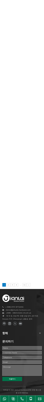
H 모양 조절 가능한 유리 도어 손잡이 (17, 214)
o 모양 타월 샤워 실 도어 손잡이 (15, 234)
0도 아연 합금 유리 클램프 (13, 9)
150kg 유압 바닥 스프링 (12, 69)
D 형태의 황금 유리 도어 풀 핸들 (15, 211)
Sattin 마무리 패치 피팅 (12, 256)
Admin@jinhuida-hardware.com (18, 310)
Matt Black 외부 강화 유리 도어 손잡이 (18, 222)
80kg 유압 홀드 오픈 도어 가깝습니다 (17, 154)
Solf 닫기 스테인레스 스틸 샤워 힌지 (17, 262)
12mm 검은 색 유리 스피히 (13, 49)
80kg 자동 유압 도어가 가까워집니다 (17, 157)
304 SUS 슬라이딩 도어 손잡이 (15, 140)
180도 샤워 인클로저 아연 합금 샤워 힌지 (19, 106)
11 (24, 285)
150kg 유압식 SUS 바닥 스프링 (15, 77)
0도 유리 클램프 (9, 12)
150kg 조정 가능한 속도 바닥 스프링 (17, 86)
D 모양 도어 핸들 (9, 194)
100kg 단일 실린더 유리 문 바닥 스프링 (18, 15)
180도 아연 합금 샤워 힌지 (13, 117)
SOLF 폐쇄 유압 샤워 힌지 (13, 268)
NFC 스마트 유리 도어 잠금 (13, 228)
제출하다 (12, 379)
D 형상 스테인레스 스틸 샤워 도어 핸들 (18, 202)
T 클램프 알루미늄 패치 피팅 (14, 279)
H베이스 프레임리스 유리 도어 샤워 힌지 (19, 217)
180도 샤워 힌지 (9, 112)
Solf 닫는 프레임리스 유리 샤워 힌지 (17, 265)
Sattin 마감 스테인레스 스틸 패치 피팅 (18, 248)
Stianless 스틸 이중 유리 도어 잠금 (16, 271)
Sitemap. (24, 393)
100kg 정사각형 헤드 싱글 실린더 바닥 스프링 (21, 23)
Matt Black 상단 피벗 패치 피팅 (15, 219)
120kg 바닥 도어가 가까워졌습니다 (17, 43)
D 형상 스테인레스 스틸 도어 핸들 (16, 200)
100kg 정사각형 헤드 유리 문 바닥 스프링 (19, 26)
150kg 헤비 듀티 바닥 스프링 (14, 92)
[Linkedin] (9, 323)
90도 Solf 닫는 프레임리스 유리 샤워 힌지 (19, 177)
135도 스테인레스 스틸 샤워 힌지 (16, 55)
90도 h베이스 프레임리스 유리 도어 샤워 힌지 (21, 174)
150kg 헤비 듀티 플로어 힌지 (14, 97)
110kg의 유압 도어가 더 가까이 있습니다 (19, 41)
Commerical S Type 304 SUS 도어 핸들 (18, 191)
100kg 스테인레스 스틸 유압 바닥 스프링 (19, 18)
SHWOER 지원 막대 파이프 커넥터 (17, 259)
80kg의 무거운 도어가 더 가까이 (15, 165)
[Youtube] (20, 323)
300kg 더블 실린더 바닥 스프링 (15, 129)
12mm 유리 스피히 (10, 52)
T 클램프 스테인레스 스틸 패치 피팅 (17, 273)
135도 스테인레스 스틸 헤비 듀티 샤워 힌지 (20, 60)
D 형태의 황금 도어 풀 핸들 (13, 208)
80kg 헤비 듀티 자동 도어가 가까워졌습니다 (20, 163)
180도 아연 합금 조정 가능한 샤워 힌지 (18, 120)
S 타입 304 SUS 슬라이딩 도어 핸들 (17, 245)
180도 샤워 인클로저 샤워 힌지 (15, 103)
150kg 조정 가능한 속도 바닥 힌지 (16, 89)
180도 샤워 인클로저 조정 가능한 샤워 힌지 (20, 109)
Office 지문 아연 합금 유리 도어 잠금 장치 (19, 239)
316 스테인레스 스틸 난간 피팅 (15, 143)
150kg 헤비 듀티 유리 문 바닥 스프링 (17, 94)
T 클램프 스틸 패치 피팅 (12, 276)
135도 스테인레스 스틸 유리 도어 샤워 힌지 (20, 58)
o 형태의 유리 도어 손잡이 (13, 236)
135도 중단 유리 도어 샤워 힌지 (15, 63)
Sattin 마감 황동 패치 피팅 (13, 254)
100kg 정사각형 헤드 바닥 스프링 (16, 21)
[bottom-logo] (13, 298)
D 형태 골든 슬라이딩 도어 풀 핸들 (16, 205)
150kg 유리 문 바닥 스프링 (13, 66)
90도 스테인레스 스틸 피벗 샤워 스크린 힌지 (20, 183)
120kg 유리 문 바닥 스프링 (13, 46)
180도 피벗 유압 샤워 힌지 (13, 126)
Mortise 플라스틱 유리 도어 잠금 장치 (18, 225)
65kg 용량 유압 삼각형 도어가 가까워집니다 (20, 151)
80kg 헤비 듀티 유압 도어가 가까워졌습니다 (20, 160)
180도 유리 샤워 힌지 (11, 123)
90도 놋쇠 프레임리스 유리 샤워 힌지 (17, 180)
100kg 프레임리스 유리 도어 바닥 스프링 (19, 29)
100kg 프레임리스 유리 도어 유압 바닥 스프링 (21, 38)
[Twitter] (15, 323)
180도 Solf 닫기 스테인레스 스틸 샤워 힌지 (20, 100)
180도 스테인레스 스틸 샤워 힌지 (16, 114)
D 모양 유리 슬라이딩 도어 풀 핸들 (16, 197)
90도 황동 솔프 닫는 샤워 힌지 (15, 188)
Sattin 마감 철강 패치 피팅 (13, 251)
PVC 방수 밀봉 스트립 (11, 242)
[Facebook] (4, 323)
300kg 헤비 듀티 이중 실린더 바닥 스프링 (19, 137)
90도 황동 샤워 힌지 (10, 185)
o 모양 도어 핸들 (9, 231)
